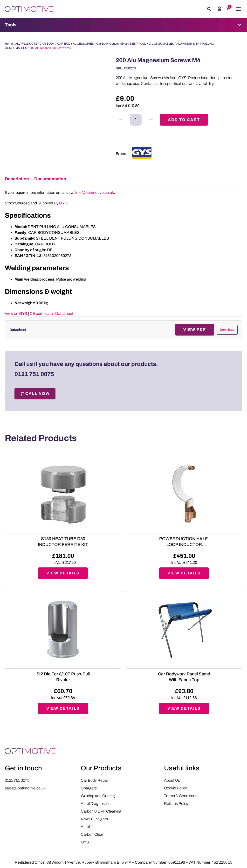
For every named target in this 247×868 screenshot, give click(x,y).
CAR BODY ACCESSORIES (75, 43)
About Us (172, 780)
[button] (209, 9)
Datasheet (64, 313)
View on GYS (16, 313)
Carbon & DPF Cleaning (101, 811)
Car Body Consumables (112, 43)
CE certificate (41, 313)
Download (227, 329)
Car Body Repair (95, 780)
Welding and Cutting (98, 796)
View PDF (194, 330)
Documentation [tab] (50, 178)
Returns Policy (176, 803)
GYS (63, 203)
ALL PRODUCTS (26, 43)
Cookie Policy (175, 788)
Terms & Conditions (180, 796)
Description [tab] (17, 178)
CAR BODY (47, 43)
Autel (85, 827)
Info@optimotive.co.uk (94, 192)
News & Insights (94, 819)
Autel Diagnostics (95, 803)
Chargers (89, 788)
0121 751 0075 (34, 374)
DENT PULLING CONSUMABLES (152, 43)
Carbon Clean (92, 834)
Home (9, 43)
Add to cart (184, 120)
